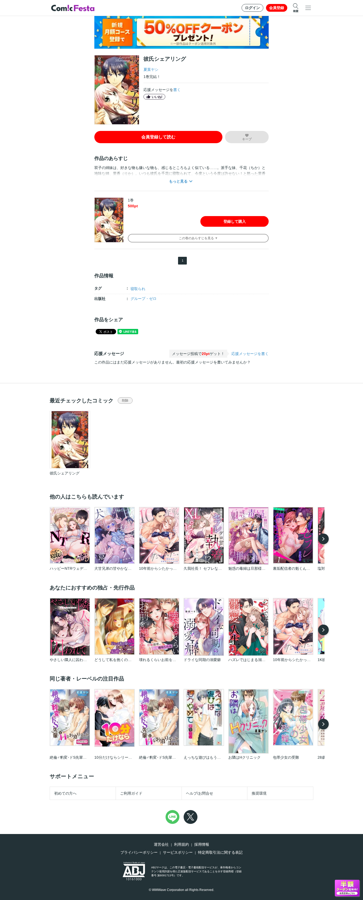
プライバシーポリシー (139, 852)
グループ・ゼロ (143, 298)
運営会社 (161, 844)
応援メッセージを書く (250, 354)
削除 (125, 400)
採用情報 (201, 844)
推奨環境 (259, 793)
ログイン (252, 8)
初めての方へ (65, 793)
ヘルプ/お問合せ (199, 793)
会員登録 (276, 8)
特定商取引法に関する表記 (220, 852)
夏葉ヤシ (150, 69)
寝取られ (137, 289)
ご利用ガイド (131, 793)
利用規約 (181, 844)
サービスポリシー (178, 852)
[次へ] (323, 539)
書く (177, 90)
